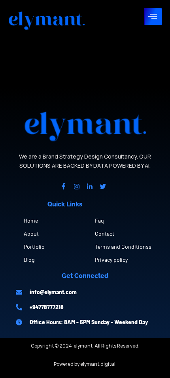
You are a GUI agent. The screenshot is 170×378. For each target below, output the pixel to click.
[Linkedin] (90, 186)
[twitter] (103, 186)
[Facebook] (64, 186)
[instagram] (77, 186)
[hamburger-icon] (153, 16)
